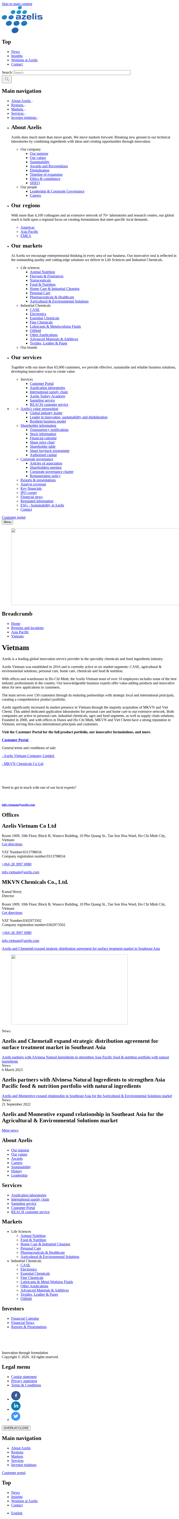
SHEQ (35, 183)
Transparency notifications (49, 430)
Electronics (38, 314)
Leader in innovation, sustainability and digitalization (68, 417)
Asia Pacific (29, 232)
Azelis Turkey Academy (47, 396)
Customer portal (13, 517)
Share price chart (42, 442)
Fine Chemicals (41, 322)
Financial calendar (43, 438)
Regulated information (37, 501)
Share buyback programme (49, 451)
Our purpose (39, 153)
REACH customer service (49, 404)
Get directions (12, 844)
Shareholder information (38, 425)
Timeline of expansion (46, 174)
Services (17, 113)
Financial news (32, 497)
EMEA (26, 236)
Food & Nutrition (42, 284)
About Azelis (21, 101)
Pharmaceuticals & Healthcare (52, 297)
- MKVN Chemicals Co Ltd (22, 764)
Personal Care (40, 293)
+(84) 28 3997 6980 (16, 864)
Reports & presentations (38, 480)
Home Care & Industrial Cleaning (54, 289)
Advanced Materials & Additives (54, 339)
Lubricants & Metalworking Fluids (55, 326)
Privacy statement (24, 1381)
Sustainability (40, 162)
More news (10, 1130)
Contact (17, 64)
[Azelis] (22, 32)
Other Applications (44, 335)
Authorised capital (43, 455)
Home (15, 624)
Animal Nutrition (42, 272)
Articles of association (46, 463)
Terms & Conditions (26, 1385)
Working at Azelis (24, 60)
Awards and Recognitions (49, 166)
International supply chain (49, 392)
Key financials (31, 488)
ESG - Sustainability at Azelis (42, 505)
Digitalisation (39, 170)
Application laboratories (47, 388)
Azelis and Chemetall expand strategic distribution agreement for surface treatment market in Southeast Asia (81, 949)
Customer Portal (42, 384)
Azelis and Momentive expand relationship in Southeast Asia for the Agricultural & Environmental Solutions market (87, 1096)
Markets (17, 109)
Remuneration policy (45, 476)
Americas (27, 227)
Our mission (20, 1150)
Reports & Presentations (29, 1327)
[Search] (7, 79)
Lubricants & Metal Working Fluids (47, 1282)
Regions (17, 105)
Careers (35, 195)
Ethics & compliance (45, 179)
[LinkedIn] (16, 1409)
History (16, 1171)
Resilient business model (48, 421)
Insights (17, 56)
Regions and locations (27, 628)
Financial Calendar (25, 1318)
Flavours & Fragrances (46, 276)
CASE (35, 310)
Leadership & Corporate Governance (57, 191)
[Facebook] (16, 1399)
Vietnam (17, 636)
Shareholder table (42, 446)
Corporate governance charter (51, 472)
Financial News (22, 1323)
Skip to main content (17, 4)
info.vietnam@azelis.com (20, 872)
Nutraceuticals (40, 280)
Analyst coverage (33, 484)
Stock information (43, 434)
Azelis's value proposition (39, 409)
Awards (17, 1159)
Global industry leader (46, 413)
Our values (38, 158)
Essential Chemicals (44, 318)
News (15, 52)
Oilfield (35, 331)
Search (7, 72)
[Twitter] (16, 1420)
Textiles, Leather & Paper (48, 343)
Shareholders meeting (46, 467)
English (16, 1513)
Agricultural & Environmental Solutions (59, 301)
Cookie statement (24, 1377)
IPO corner (29, 493)
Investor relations (24, 118)
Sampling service (42, 400)
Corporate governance (37, 459)
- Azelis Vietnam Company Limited (28, 756)
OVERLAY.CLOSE (16, 1428)
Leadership (19, 1175)
